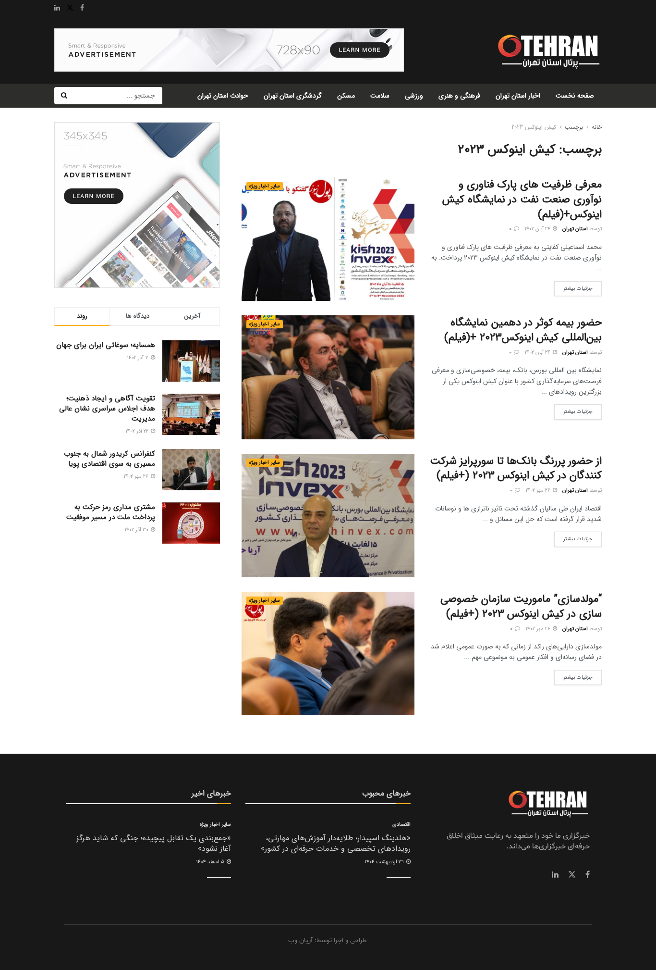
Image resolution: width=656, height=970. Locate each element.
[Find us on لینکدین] (555, 875)
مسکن (346, 95)
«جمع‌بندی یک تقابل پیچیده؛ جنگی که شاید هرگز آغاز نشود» (153, 843)
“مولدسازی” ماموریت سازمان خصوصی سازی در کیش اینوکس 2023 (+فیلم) (521, 606)
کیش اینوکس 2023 (533, 127)
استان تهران (575, 229)
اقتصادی (401, 825)
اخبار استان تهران (518, 95)
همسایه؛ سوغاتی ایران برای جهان (105, 345)
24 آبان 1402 (538, 229)
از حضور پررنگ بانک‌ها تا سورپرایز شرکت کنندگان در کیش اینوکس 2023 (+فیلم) (516, 468)
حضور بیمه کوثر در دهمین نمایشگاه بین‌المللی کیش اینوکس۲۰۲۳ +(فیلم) (523, 330)
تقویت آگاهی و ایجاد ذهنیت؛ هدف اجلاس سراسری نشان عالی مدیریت (107, 408)
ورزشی (414, 95)
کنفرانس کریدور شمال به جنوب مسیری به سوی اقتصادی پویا (109, 459)
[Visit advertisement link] (229, 50)
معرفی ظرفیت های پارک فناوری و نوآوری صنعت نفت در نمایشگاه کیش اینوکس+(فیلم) (522, 199)
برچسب (574, 127)
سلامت (379, 95)
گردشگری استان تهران (293, 95)
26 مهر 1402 (538, 490)
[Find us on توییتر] (572, 875)
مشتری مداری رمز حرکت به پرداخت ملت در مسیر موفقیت (110, 512)
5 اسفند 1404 (211, 862)
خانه (597, 127)
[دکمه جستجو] (63, 95)
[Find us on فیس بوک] (587, 875)
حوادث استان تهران (222, 95)
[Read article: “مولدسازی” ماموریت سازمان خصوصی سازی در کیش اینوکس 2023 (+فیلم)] (328, 653)
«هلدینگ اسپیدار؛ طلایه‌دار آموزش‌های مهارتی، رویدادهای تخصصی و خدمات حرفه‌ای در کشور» (336, 843)
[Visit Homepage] (548, 50)
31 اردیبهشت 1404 (384, 862)
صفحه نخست (575, 95)
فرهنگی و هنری (459, 95)
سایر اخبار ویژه (264, 186)
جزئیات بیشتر (573, 287)
